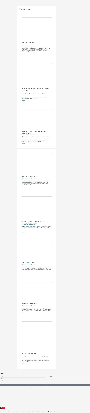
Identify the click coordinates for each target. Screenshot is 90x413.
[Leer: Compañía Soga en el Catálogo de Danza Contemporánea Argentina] (37, 207)
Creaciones (64, 1)
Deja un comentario (25, 91)
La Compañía (58, 1)
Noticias (70, 1)
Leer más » (23, 53)
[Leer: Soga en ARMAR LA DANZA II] (37, 336)
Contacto (74, 1)
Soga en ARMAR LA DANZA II (30, 353)
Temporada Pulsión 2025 (29, 42)
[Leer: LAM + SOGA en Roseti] (37, 250)
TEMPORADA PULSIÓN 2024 (30, 176)
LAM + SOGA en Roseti (28, 262)
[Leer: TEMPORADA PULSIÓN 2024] (37, 163)
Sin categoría (31, 91)
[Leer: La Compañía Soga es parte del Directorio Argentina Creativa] (37, 119)
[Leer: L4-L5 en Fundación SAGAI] (37, 291)
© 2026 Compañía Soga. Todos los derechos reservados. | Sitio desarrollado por (23, 411)
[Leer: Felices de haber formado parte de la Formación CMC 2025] (37, 74)
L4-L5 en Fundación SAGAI (29, 303)
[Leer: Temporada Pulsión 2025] (37, 28)
